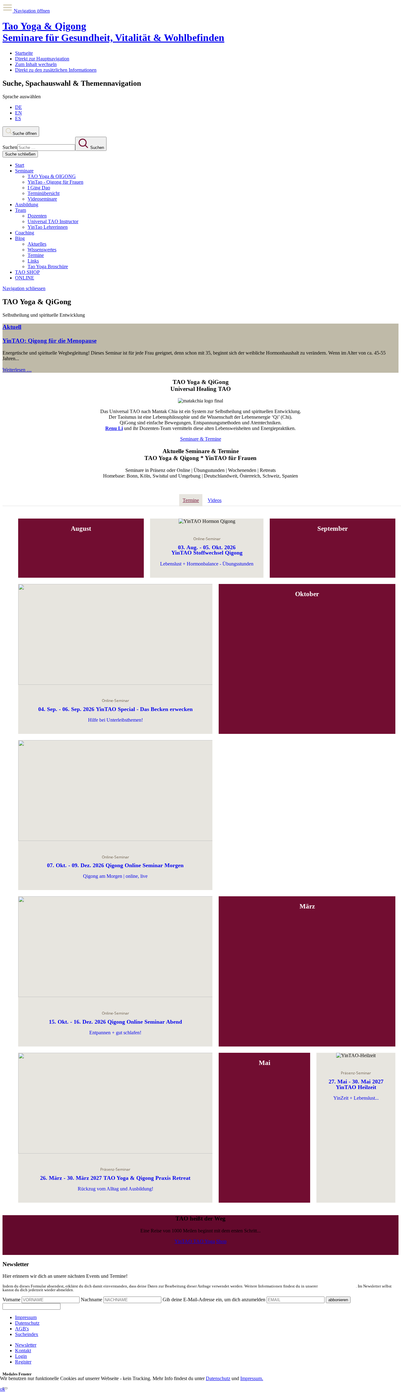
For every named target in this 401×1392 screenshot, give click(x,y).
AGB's (22, 1328)
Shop (221, 1241)
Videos (214, 500)
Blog (20, 238)
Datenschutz (27, 1323)
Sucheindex (26, 1334)
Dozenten (37, 215)
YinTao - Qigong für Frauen (55, 182)
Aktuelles (37, 244)
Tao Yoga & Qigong (113, 31)
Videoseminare (42, 199)
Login (21, 1356)
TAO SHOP (27, 272)
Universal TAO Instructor (53, 221)
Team (20, 210)
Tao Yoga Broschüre (48, 266)
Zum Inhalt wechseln (36, 64)
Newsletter (25, 1345)
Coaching (24, 232)
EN (18, 112)
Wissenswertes (42, 249)
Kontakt (23, 1350)
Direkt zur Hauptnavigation (42, 58)
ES (18, 118)
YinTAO (183, 1241)
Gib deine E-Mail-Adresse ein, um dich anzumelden (214, 1299)
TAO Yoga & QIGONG (52, 176)
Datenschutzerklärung (337, 1286)
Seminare (24, 170)
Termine (36, 255)
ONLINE (24, 277)
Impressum (26, 1317)
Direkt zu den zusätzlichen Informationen (55, 70)
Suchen (10, 147)
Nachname (91, 1299)
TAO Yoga (204, 1241)
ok (2, 1389)
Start (19, 165)
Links (33, 261)
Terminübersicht (44, 193)
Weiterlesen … (17, 369)
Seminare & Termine (200, 439)
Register (23, 1361)
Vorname (11, 1299)
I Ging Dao (39, 187)
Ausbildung (26, 204)
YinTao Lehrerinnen (48, 227)
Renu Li (114, 428)
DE (18, 107)
